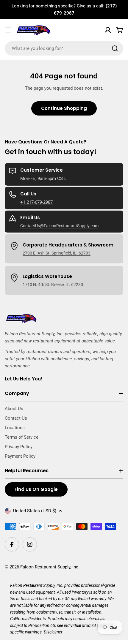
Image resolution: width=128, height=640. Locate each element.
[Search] (114, 48)
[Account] (107, 30)
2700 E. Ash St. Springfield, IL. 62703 (56, 253)
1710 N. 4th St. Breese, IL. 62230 (53, 284)
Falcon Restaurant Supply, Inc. (49, 567)
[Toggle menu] (8, 30)
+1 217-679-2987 (36, 202)
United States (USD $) (34, 510)
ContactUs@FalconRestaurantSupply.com (59, 225)
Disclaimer (53, 632)
